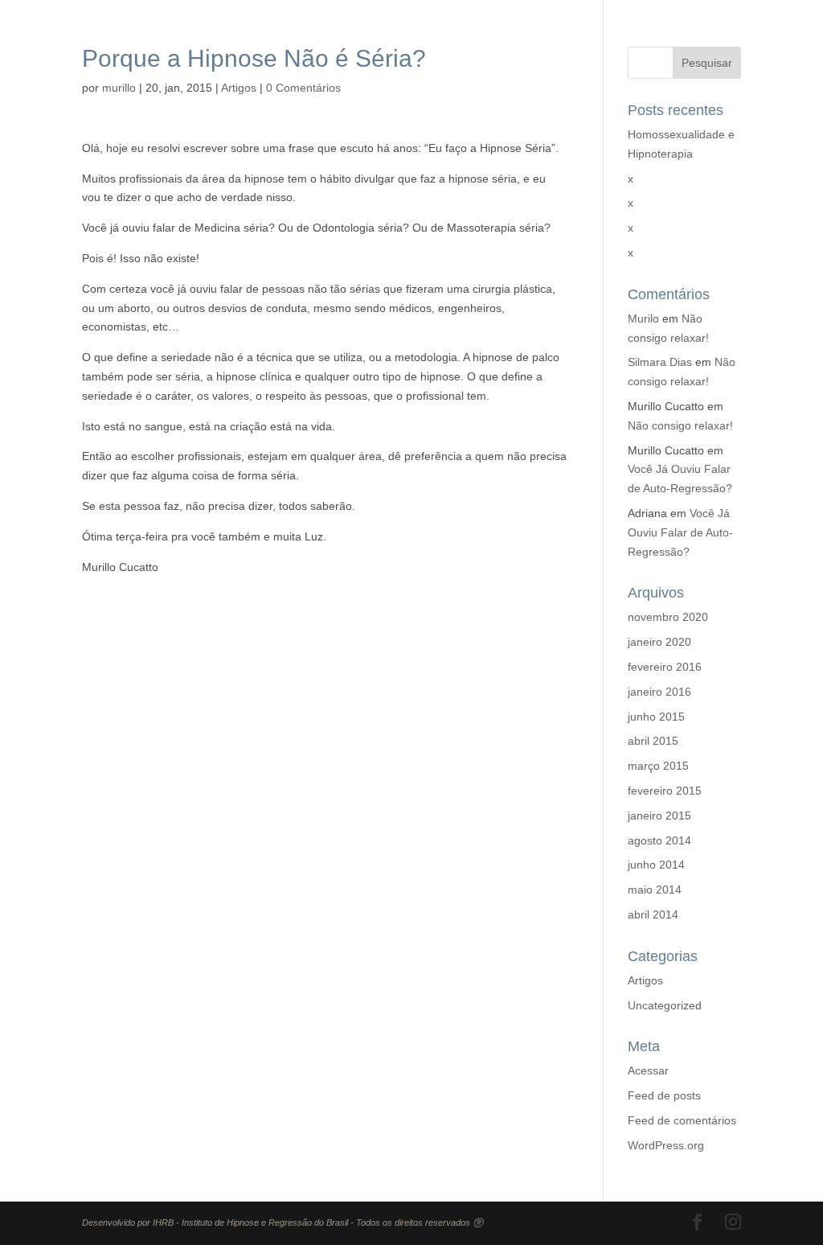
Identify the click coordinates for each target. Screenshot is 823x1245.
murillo (119, 87)
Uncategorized (665, 1005)
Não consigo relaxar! (680, 425)
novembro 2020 (668, 616)
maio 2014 (655, 889)
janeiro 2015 (659, 815)
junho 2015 (656, 716)
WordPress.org (666, 1145)
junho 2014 (656, 864)
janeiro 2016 (659, 691)
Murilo (643, 318)
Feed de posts (664, 1095)
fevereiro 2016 (665, 666)
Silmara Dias (660, 361)
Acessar (648, 1070)
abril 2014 (653, 914)
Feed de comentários (682, 1120)
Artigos (238, 87)
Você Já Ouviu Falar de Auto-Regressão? (680, 532)
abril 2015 (653, 740)
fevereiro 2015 (665, 790)
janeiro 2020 (659, 641)
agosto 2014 (659, 840)
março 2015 (658, 765)
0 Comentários (303, 87)
